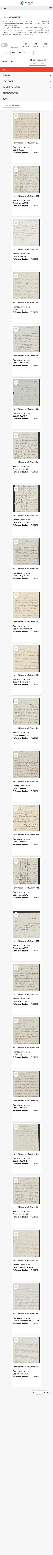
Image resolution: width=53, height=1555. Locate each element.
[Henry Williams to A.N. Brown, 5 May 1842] (26, 1030)
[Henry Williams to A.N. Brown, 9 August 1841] (26, 445)
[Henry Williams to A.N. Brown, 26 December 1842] (26, 1296)
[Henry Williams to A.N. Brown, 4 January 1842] (26, 711)
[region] (26, 88)
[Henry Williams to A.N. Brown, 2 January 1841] (26, 126)
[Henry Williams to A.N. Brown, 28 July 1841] (26, 392)
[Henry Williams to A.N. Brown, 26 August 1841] (26, 498)
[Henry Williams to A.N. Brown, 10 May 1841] (26, 232)
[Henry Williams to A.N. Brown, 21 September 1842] (26, 1243)
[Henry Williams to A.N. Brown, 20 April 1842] (26, 977)
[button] (26, 45)
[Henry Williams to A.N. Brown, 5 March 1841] (26, 179)
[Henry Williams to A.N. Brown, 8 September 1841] (26, 605)
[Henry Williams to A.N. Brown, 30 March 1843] (26, 1350)
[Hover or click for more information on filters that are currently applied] (45, 60)
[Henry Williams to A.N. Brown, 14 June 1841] (26, 339)
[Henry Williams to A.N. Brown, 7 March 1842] (26, 871)
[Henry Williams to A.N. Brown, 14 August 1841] (26, 551)
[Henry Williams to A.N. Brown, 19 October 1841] (26, 658)
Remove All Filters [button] (37, 64)
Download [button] (14, 45)
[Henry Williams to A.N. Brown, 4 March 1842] (26, 818)
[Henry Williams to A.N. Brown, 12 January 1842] (26, 764)
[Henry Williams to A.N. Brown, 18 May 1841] (26, 285)
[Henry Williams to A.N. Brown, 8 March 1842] (26, 924)
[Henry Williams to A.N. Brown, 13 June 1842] (26, 1084)
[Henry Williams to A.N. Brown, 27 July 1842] (26, 1137)
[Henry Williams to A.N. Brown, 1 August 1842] (26, 1190)
